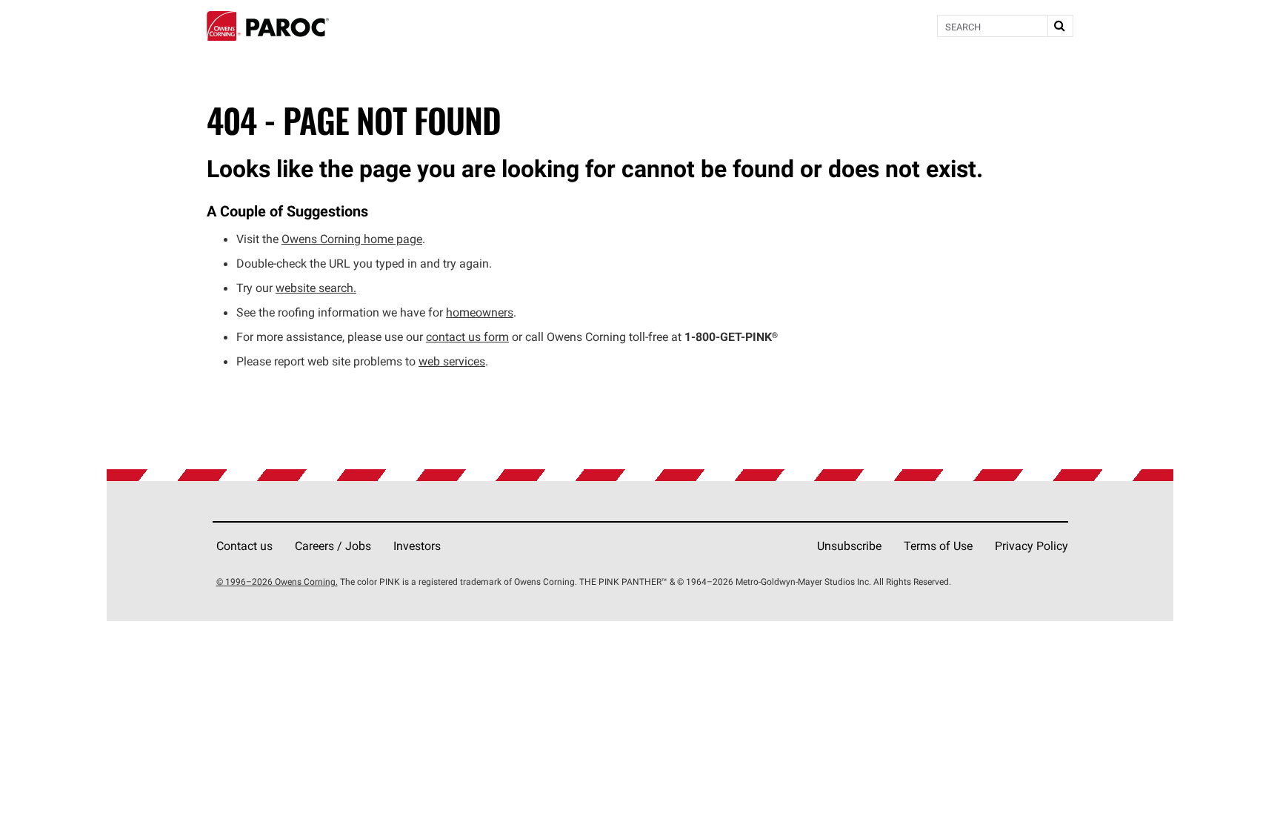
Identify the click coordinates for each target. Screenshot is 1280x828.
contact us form (467, 336)
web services (452, 361)
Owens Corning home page (351, 238)
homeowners (479, 312)
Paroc (268, 26)
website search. (316, 287)
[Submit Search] (1060, 26)
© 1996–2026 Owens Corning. (277, 581)
